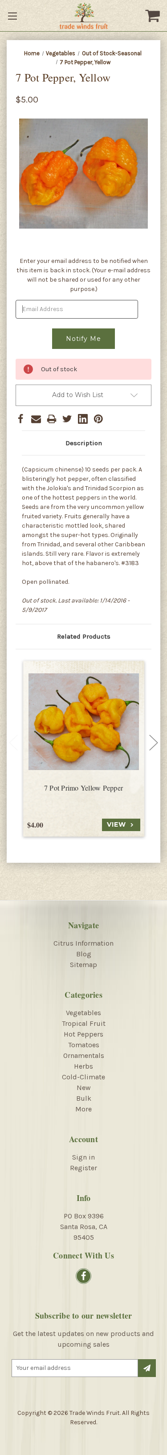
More (83, 1109)
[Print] (52, 419)
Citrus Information (83, 943)
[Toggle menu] (13, 15)
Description (83, 443)
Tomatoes (83, 1045)
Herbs (83, 1066)
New (84, 1087)
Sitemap (83, 964)
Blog (83, 954)
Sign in (83, 1157)
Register (83, 1168)
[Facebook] (20, 419)
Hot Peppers (83, 1034)
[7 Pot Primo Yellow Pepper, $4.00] (84, 722)
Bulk (83, 1098)
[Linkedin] (83, 419)
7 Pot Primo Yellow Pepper (83, 787)
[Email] (36, 419)
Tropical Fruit (84, 1023)
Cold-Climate (83, 1077)
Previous (13, 742)
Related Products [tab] (83, 636)
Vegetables (83, 1012)
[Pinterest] (98, 419)
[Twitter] (67, 419)
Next (153, 742)
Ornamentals (83, 1055)
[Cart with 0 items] (153, 15)
